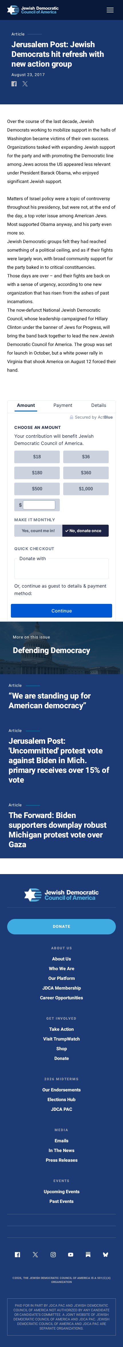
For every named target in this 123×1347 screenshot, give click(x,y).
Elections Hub (61, 1099)
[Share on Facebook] (14, 84)
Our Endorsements (61, 1090)
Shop (61, 1048)
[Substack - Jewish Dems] (88, 1255)
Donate (61, 1058)
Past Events (61, 1201)
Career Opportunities (61, 997)
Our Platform (61, 978)
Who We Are (61, 968)
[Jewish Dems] (61, 895)
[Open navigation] (110, 10)
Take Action (61, 1029)
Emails (61, 1140)
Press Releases (62, 1160)
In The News (61, 1150)
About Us (61, 959)
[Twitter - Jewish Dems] (35, 1255)
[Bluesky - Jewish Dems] (105, 1255)
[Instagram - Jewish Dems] (53, 1255)
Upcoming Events (62, 1191)
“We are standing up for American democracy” (50, 701)
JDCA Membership (61, 988)
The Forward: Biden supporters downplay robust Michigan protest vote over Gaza (57, 830)
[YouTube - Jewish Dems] (70, 1255)
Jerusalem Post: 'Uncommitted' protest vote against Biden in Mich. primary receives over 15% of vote (59, 760)
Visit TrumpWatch (61, 1039)
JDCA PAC (61, 1109)
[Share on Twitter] (25, 84)
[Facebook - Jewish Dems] (17, 1255)
